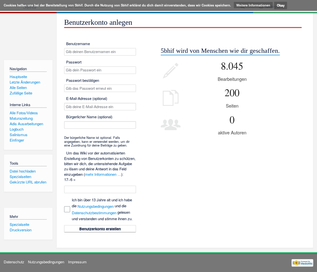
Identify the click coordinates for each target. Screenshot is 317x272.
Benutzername (78, 43)
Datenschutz (14, 261)
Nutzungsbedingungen (96, 206)
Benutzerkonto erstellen (100, 229)
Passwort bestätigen (82, 80)
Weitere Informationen (253, 5)
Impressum (77, 261)
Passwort (73, 61)
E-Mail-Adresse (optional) (86, 98)
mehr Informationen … (103, 174)
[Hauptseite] (28, 35)
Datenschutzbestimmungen (94, 212)
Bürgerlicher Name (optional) (89, 116)
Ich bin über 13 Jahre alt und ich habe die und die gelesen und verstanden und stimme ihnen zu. (102, 209)
